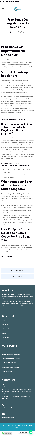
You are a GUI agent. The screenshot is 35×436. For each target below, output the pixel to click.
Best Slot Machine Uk (8, 256)
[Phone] (31, 432)
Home (14, 32)
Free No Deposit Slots (8, 117)
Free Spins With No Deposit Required (13, 119)
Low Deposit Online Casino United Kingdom (15, 165)
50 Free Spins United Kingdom (10, 163)
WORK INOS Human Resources (10, 1)
